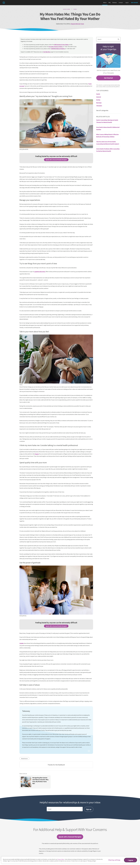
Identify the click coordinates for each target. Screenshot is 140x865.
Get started (134, 2)
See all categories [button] (102, 110)
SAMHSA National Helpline (58, 48)
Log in (126, 2)
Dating (98, 100)
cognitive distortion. (39, 271)
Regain (37, 454)
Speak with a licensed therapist (70, 837)
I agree (130, 860)
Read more (24, 758)
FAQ (109, 2)
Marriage (99, 102)
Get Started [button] (108, 78)
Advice (105, 2)
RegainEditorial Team (77, 24)
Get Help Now (46, 52)
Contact (121, 2)
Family (75, 9)
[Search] (119, 39)
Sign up (88, 809)
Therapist (99, 105)
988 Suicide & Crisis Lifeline (61, 44)
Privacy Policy (61, 859)
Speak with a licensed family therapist (56, 159)
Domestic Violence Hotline (56, 46)
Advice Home (66, 9)
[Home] (4, 3)
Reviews (114, 2)
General (98, 97)
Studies (21, 643)
